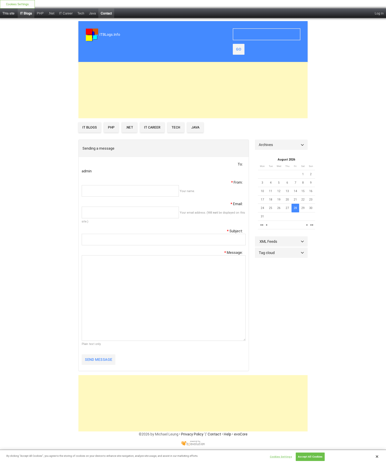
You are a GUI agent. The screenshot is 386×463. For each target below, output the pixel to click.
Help (227, 434)
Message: (233, 252)
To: (240, 164)
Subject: (235, 231)
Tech (80, 13)
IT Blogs (26, 13)
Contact (106, 13)
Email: (237, 204)
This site (8, 13)
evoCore (240, 434)
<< (261, 225)
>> (311, 225)
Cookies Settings (17, 4)
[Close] (377, 456)
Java (92, 13)
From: (237, 182)
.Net (51, 13)
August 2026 (286, 159)
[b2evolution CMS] (193, 443)
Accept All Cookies (310, 456)
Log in (379, 13)
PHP (40, 13)
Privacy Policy (192, 434)
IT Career (66, 13)
